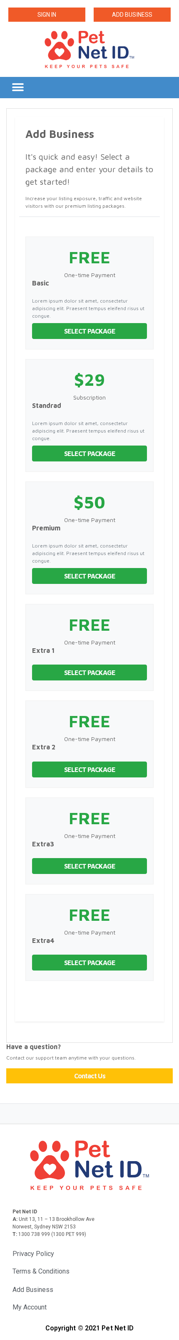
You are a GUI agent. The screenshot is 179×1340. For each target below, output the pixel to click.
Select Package (89, 331)
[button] (46, 15)
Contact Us (89, 1076)
